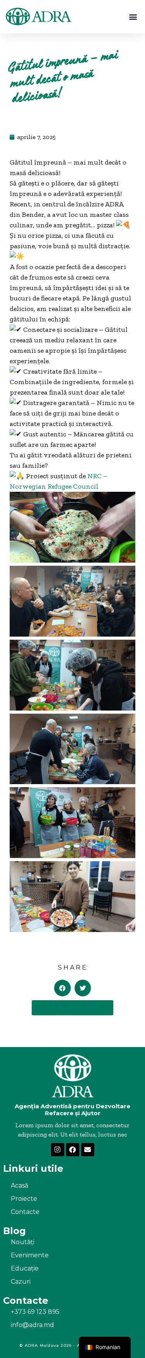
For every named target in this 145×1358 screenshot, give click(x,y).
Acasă (19, 1185)
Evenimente (30, 1255)
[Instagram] (57, 1149)
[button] (132, 16)
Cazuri (21, 1281)
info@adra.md (32, 1325)
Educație (25, 1268)
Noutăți (22, 1242)
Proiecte (24, 1198)
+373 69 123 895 (35, 1311)
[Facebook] (72, 1149)
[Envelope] (87, 1149)
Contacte (25, 1212)
